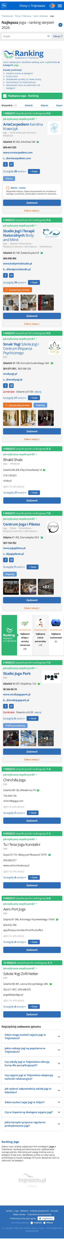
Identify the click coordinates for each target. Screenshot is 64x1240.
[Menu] (60, 6)
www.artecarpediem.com (18, 152)
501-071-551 (9, 368)
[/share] (5, 385)
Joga (5, 132)
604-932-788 (9, 925)
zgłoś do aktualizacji (13, 486)
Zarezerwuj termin (19, 289)
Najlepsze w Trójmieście (9, 637)
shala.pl (7, 480)
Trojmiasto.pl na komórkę (39, 1214)
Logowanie (47, 1218)
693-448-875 (24, 989)
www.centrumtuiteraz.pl (16, 865)
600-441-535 (9, 147)
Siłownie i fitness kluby (20, 243)
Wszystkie (9, 105)
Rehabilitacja (46, 246)
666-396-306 (9, 258)
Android (38, 1222)
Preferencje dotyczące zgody (23, 1218)
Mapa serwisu (19, 1214)
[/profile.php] (5, 275)
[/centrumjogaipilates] (11, 560)
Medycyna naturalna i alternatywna (20, 246)
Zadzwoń (32, 202)
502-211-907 (9, 989)
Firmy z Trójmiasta (32, 5)
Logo (16, 1210)
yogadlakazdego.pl (13, 994)
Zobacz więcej (31, 210)
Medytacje (8, 135)
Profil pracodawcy (15, 725)
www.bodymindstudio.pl (17, 263)
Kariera (9, 1210)
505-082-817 (9, 860)
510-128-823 (9, 475)
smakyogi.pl (10, 373)
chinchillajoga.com (13, 801)
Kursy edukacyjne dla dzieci (23, 132)
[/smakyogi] (11, 385)
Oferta (9, 178)
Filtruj (56, 36)
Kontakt (54, 1210)
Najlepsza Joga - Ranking (23, 95)
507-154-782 (9, 543)
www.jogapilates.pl (14, 548)
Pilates (13, 528)
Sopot (59, 105)
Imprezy (40, 405)
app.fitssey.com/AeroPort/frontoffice (23, 930)
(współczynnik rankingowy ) (27, 113)
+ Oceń (34, 171)
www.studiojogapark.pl (16, 694)
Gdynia (44, 105)
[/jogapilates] (5, 560)
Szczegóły (13, 171)
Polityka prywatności (39, 1210)
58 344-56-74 (10, 689)
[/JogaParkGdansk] (5, 706)
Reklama (24, 1210)
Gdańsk (29, 105)
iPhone (49, 1222)
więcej (37, 391)
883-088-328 (24, 368)
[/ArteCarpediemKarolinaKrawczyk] (5, 164)
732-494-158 (9, 795)
